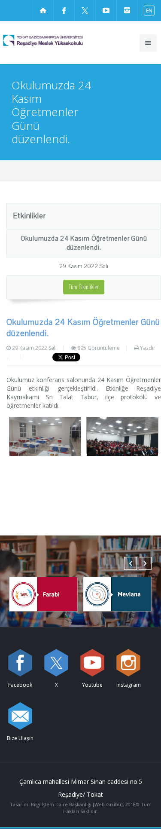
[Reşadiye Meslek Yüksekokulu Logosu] (58, 40)
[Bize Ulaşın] (20, 716)
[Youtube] (92, 662)
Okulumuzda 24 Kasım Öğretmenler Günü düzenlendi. (84, 243)
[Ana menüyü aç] (148, 43)
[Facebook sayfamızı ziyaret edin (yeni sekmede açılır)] (64, 10)
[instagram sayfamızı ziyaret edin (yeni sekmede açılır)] (127, 10)
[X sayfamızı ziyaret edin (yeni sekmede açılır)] (85, 10)
